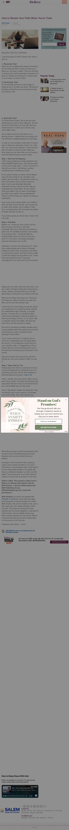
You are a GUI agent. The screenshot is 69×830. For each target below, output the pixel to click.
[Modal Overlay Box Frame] (34, 415)
